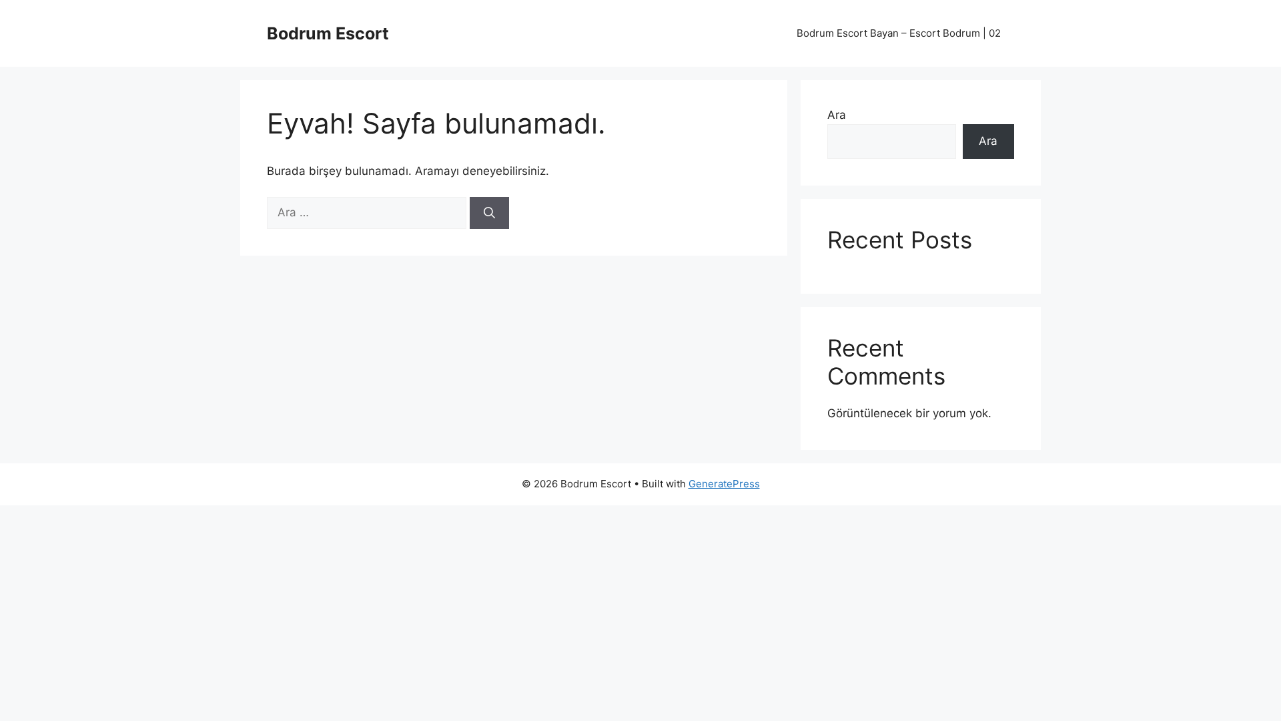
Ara (836, 115)
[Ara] (489, 213)
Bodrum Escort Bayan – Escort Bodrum (899, 33)
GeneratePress (724, 483)
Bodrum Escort (328, 33)
